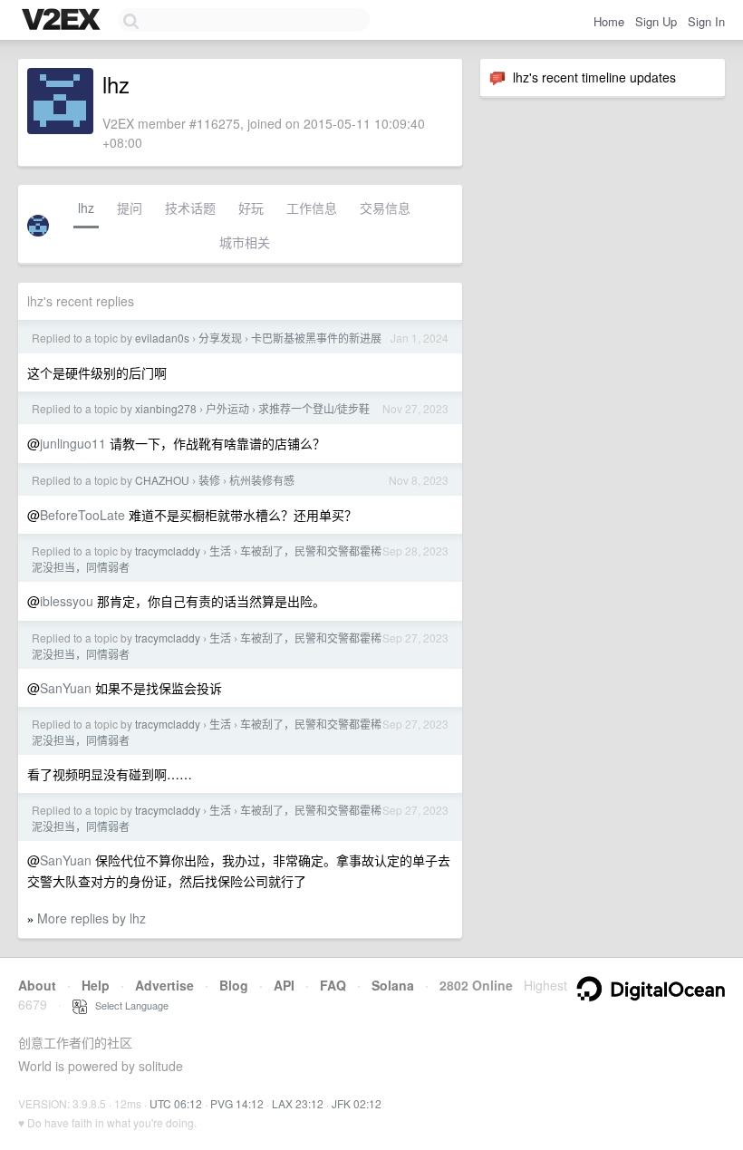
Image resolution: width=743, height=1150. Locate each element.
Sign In (706, 21)
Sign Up (656, 21)
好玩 (251, 207)
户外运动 (227, 408)
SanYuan (66, 688)
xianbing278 (166, 408)
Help (96, 985)
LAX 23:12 (297, 1103)
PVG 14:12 (237, 1103)
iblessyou (66, 601)
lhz (86, 207)
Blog (233, 985)
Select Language (128, 1005)
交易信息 (385, 207)
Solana (393, 985)
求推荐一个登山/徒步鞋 (314, 408)
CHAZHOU (162, 480)
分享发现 (220, 337)
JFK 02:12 (356, 1103)
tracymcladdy (167, 550)
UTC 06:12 (176, 1103)
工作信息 (311, 207)
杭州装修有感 (261, 480)
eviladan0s (162, 337)
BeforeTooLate (82, 515)
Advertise (164, 985)
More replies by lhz (91, 918)
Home (608, 21)
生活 (220, 550)
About (37, 985)
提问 (129, 207)
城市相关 (244, 242)
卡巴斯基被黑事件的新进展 (316, 337)
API (284, 985)
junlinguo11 (73, 443)
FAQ (333, 985)
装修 (209, 480)
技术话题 (190, 207)
